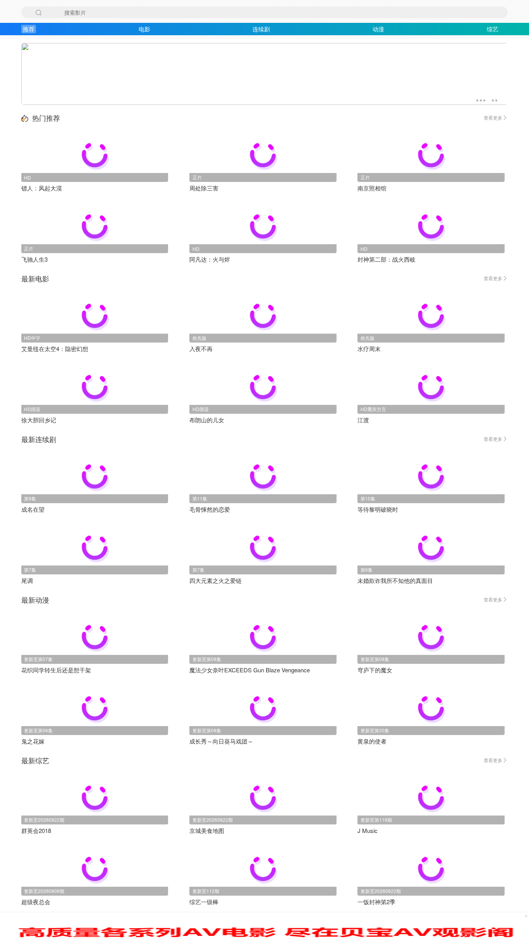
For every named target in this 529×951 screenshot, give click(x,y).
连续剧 (261, 29)
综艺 (492, 29)
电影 (144, 29)
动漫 (378, 29)
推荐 (28, 29)
